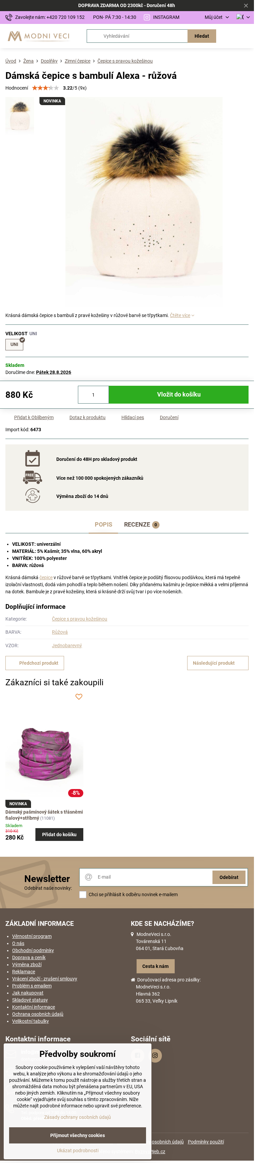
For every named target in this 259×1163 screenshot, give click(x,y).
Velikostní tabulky (30, 1021)
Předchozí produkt (38, 663)
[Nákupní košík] (230, 36)
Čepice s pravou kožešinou (79, 619)
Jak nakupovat (28, 993)
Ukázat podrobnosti (77, 1150)
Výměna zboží (26, 964)
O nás (18, 943)
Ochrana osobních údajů (37, 1014)
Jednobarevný (67, 645)
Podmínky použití (206, 1141)
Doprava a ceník (29, 957)
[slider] (45, 88)
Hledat (202, 36)
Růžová (60, 632)
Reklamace (23, 971)
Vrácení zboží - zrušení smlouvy (44, 978)
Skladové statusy (30, 1000)
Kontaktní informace (33, 1007)
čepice (46, 577)
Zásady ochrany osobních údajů (77, 1117)
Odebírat (229, 877)
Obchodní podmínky (33, 950)
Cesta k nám (155, 966)
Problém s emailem (32, 985)
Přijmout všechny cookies (77, 1135)
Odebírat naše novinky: (48, 888)
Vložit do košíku (179, 394)
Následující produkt (214, 663)
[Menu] (246, 36)
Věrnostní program (32, 936)
